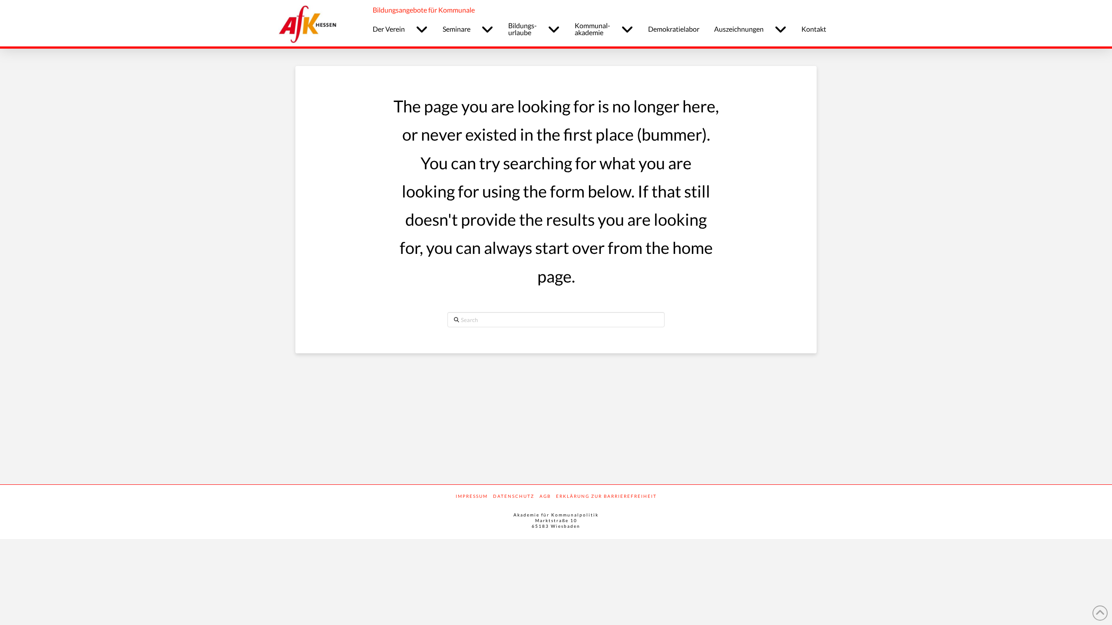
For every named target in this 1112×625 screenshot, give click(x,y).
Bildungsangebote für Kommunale (424, 10)
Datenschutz (513, 496)
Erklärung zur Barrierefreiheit (606, 496)
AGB (545, 496)
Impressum (472, 496)
